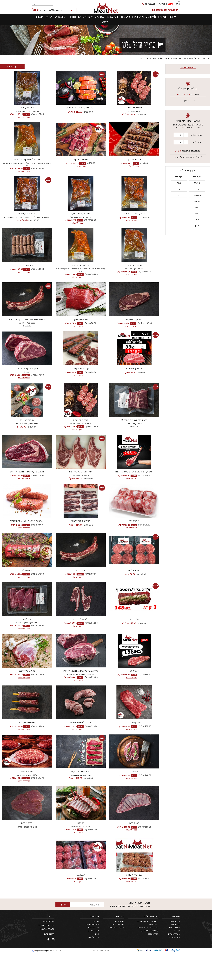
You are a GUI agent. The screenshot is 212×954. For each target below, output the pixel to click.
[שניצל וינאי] (27, 599)
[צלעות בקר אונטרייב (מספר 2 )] (134, 400)
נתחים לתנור (125, 16)
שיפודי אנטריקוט (80, 159)
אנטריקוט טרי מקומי (134, 319)
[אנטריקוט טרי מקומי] (134, 299)
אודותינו (96, 921)
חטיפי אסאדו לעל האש (80, 520)
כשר (71, 10)
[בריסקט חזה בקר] (81, 299)
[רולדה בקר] (134, 599)
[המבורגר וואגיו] (27, 751)
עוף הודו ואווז (75, 16)
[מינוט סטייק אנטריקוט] (81, 751)
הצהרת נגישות (93, 937)
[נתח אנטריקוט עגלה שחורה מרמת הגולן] (27, 452)
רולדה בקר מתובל (134, 265)
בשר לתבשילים (174, 934)
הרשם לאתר (180, 94)
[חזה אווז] (134, 751)
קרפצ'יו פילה (26, 823)
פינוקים (149, 16)
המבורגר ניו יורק (27, 420)
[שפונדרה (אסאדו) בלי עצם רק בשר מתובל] (27, 299)
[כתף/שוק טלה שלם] (27, 651)
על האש (137, 16)
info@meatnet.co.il (46, 925)
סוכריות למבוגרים (134, 107)
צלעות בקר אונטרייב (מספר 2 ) (134, 420)
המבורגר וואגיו (27, 771)
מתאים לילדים (174, 927)
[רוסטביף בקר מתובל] (27, 88)
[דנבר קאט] (134, 651)
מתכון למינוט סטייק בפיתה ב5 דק (146, 921)
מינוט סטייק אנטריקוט (80, 771)
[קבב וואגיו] (81, 855)
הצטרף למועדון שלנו (188, 67)
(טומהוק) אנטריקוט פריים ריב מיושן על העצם (134, 471)
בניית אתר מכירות (56, 950)
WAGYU (105, 22)
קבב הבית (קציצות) (134, 874)
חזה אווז (134, 771)
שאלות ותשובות (93, 927)
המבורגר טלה (134, 570)
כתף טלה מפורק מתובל (80, 265)
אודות (178, 4)
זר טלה (81, 823)
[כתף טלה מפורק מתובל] (81, 245)
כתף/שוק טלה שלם (27, 670)
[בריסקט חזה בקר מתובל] (134, 193)
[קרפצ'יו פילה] (27, 803)
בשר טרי (162, 4)
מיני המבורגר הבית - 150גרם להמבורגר (26, 520)
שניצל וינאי (27, 619)
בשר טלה (99, 16)
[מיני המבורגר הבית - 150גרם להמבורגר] (27, 501)
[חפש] (33, 4)
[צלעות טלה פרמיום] (81, 599)
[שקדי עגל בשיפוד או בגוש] (81, 702)
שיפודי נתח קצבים (27, 722)
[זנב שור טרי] (134, 501)
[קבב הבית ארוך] (134, 139)
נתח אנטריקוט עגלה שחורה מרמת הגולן (27, 471)
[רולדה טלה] (27, 550)
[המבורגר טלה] (134, 550)
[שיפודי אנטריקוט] (81, 139)
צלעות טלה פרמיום (81, 619)
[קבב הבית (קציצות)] (134, 855)
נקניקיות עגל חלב (26, 265)
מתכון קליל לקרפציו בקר (149, 930)
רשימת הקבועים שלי (116, 927)
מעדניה (49, 16)
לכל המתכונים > (152, 934)
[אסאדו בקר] (81, 550)
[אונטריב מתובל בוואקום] (81, 193)
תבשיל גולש (153, 924)
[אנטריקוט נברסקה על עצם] (81, 452)
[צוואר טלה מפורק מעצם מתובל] (27, 139)
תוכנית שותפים (93, 930)
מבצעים (39, 16)
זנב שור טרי (134, 520)
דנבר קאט (134, 670)
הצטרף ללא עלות (24, 117)
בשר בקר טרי (112, 16)
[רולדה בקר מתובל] (134, 245)
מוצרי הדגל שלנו (165, 16)
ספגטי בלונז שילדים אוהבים (148, 927)
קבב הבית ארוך (134, 159)
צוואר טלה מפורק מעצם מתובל (27, 159)
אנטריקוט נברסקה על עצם (80, 471)
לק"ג (124, 114)
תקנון (97, 934)
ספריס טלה (134, 823)
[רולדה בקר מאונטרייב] (134, 348)
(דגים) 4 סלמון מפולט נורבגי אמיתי (80, 107)
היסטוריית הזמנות (117, 924)
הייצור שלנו (88, 16)
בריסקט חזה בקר (80, 319)
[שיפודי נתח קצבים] (27, 702)
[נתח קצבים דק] (134, 702)
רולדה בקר (134, 619)
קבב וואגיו (80, 874)
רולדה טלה (27, 570)
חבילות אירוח (175, 921)
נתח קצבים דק (134, 722)
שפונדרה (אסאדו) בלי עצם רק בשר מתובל (27, 319)
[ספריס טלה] (134, 803)
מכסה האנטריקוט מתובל (26, 213)
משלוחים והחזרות (92, 924)
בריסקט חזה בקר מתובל (134, 213)
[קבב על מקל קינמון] (81, 348)
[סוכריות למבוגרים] (134, 88)
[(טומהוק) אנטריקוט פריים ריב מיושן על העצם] (134, 452)
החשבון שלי (119, 921)
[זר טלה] (81, 803)
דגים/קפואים (60, 16)
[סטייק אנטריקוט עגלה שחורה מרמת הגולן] (81, 651)
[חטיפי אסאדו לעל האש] (81, 501)
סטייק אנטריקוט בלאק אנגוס (27, 368)
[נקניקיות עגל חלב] (27, 245)
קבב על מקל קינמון (81, 368)
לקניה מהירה (12, 66)
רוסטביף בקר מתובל (26, 107)
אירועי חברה (175, 924)
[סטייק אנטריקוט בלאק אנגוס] (27, 348)
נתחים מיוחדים (174, 937)
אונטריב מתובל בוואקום (81, 213)
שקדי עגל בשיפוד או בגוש (80, 722)
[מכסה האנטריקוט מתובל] (27, 193)
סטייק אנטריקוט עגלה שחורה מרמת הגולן (80, 670)
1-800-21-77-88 (48, 921)
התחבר (52, 10)
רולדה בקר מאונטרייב (134, 368)
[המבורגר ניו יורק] (27, 400)
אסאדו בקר (81, 570)
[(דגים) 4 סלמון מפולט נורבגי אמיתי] (81, 88)
